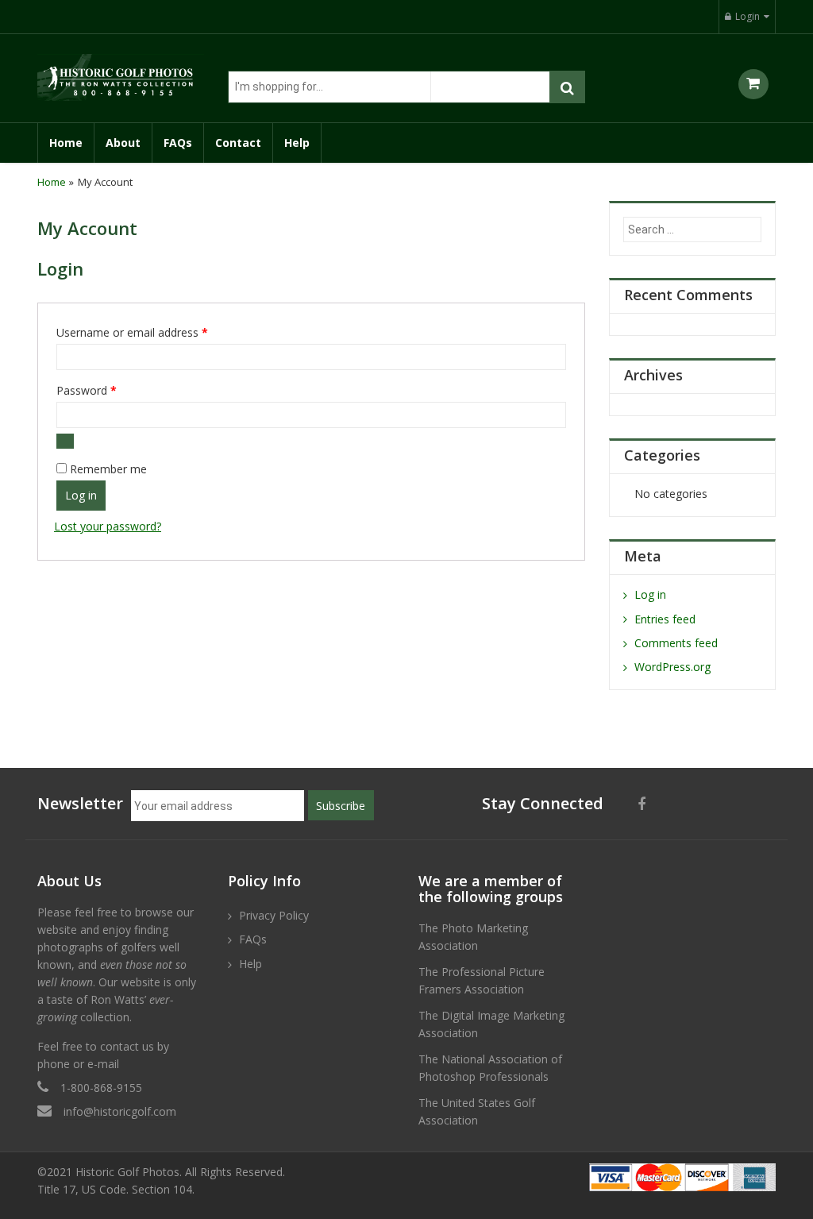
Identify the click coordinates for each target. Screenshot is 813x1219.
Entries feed (664, 619)
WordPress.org (672, 666)
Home (66, 142)
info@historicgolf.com (120, 1111)
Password (108, 390)
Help (297, 142)
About (123, 142)
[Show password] (65, 441)
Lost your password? (107, 526)
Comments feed (676, 642)
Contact (238, 142)
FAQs (178, 142)
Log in (81, 495)
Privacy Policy (274, 915)
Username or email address (154, 332)
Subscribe (340, 805)
